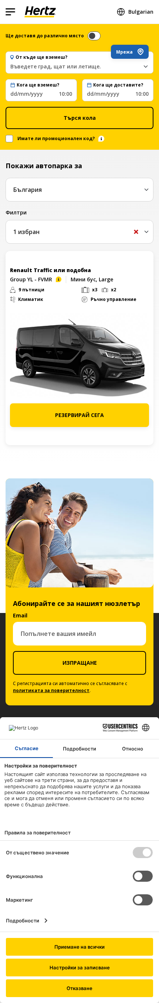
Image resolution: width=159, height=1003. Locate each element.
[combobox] (79, 66)
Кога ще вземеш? (38, 85)
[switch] (94, 35)
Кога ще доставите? (118, 85)
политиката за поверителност (51, 690)
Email (20, 615)
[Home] (40, 11)
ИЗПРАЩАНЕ (79, 662)
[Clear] (136, 232)
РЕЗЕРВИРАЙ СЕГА (79, 415)
